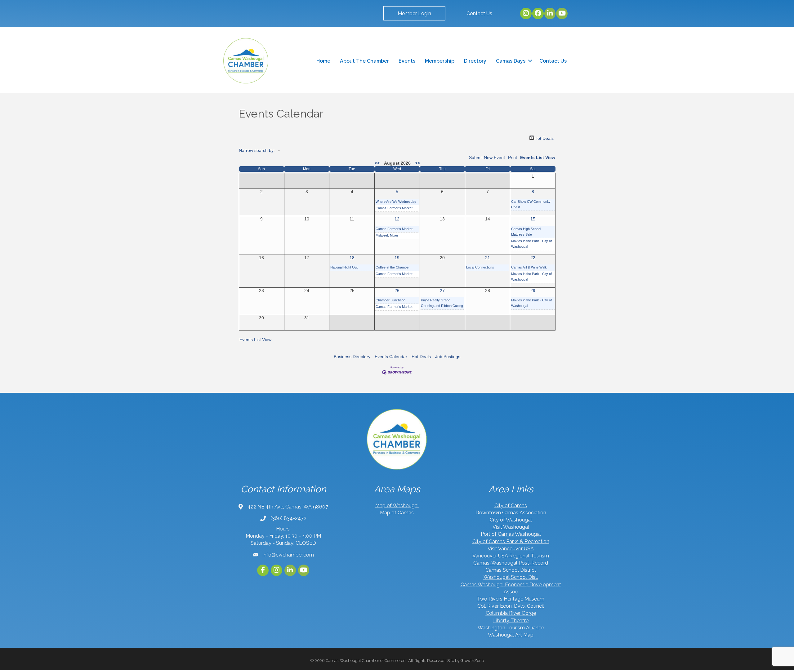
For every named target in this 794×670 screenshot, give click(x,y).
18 (352, 257)
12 (397, 218)
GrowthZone (472, 660)
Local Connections (480, 267)
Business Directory (352, 356)
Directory (475, 61)
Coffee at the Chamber (393, 267)
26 (397, 290)
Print (512, 157)
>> (417, 163)
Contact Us (553, 61)
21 (487, 257)
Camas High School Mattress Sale (526, 231)
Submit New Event (487, 157)
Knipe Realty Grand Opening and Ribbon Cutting (442, 303)
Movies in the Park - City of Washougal (531, 243)
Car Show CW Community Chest (531, 204)
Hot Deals (544, 138)
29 (532, 290)
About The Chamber (364, 61)
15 (532, 218)
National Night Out (344, 267)
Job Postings (447, 356)
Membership (439, 61)
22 (532, 257)
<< (377, 163)
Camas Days (510, 61)
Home (323, 61)
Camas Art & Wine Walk (529, 267)
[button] (414, 13)
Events (407, 61)
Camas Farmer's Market (394, 208)
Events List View (537, 157)
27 (442, 290)
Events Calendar (391, 356)
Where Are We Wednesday (396, 201)
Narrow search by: (257, 150)
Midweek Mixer (387, 235)
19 (397, 257)
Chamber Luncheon (390, 300)
